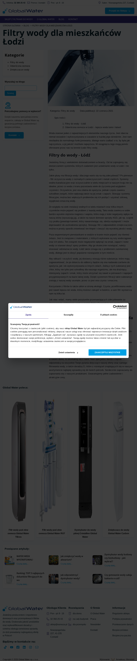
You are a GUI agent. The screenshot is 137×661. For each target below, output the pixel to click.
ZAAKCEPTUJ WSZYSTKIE (107, 352)
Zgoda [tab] (28, 315)
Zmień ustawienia (66, 352)
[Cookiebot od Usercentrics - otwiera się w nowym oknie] (115, 307)
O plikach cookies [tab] (108, 315)
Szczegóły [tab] (68, 315)
